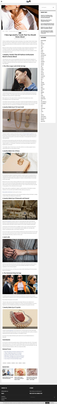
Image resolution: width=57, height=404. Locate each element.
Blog (42, 42)
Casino (42, 47)
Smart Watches (43, 101)
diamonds (11, 330)
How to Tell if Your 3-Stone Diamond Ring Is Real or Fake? (19, 378)
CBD (41, 48)
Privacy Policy (4, 398)
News (42, 90)
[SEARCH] (53, 7)
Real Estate (43, 97)
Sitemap (2, 399)
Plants (42, 95)
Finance (42, 59)
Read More (52, 402)
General (42, 64)
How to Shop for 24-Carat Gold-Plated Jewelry (8, 378)
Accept (47, 402)
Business (42, 43)
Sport (42, 105)
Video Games (43, 116)
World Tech (43, 121)
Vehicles (42, 114)
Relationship (43, 98)
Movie (42, 85)
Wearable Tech (43, 118)
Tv (41, 113)
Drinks (42, 51)
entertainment (43, 55)
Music (42, 87)
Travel (42, 111)
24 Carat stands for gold (27, 133)
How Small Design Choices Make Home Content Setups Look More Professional (47, 32)
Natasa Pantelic (17, 38)
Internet (42, 74)
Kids (42, 79)
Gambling (42, 61)
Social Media (43, 103)
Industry (42, 72)
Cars (42, 45)
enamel (9, 221)
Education (43, 53)
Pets (41, 93)
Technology (43, 108)
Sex (41, 100)
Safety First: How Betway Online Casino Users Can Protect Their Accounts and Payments (47, 16)
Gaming (42, 63)
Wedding (42, 119)
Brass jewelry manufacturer (8, 192)
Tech (42, 106)
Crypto (42, 50)
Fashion (42, 58)
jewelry (42, 77)
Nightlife (42, 92)
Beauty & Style (43, 40)
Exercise (42, 56)
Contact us (3, 396)
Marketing (43, 84)
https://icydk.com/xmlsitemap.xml (36, 391)
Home (42, 71)
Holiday (42, 69)
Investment (43, 76)
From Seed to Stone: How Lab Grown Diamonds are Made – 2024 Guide (32, 378)
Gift (41, 66)
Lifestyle (42, 82)
